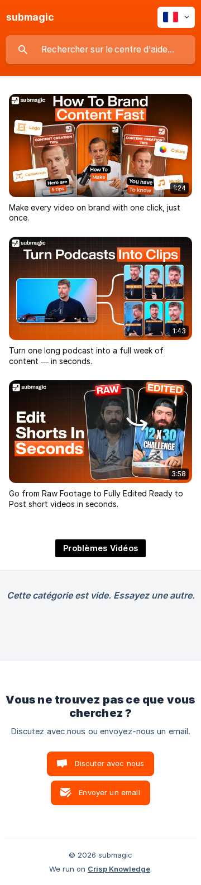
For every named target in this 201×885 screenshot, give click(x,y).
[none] (30, 17)
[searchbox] (100, 49)
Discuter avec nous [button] (110, 763)
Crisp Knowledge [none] (119, 868)
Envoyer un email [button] (109, 792)
